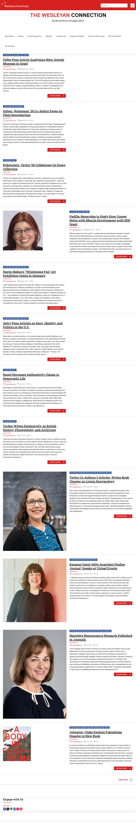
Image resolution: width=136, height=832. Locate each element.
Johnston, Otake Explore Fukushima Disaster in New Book (95, 734)
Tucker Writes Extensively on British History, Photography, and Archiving (29, 428)
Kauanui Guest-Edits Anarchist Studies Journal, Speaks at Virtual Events (97, 566)
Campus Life (61, 36)
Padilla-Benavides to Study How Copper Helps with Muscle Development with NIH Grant (99, 220)
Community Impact (77, 36)
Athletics (48, 36)
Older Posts (123, 779)
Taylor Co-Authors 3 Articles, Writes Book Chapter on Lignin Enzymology (99, 479)
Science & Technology (96, 36)
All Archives (9, 46)
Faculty (25, 55)
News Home (9, 36)
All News (6, 55)
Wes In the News (115, 36)
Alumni (21, 36)
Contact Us (6, 805)
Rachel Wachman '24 (11, 69)
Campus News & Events (84, 472)
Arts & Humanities (35, 36)
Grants (86, 211)
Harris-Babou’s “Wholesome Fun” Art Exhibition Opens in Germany (29, 274)
